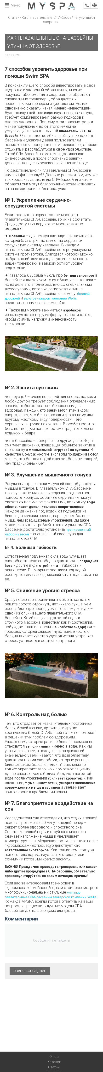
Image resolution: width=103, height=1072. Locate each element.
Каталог (54, 1062)
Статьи (13, 17)
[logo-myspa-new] (51, 5)
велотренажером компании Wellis (50, 298)
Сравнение (94, 5)
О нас (54, 1056)
